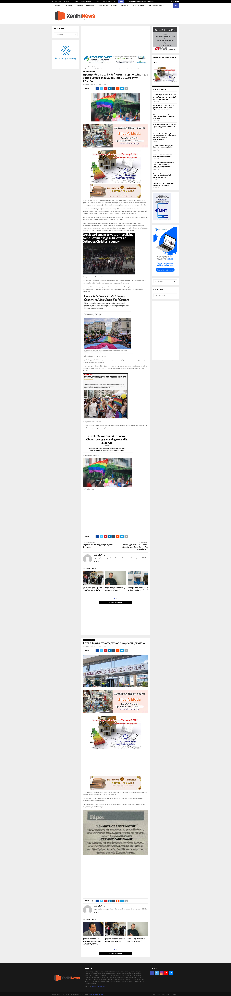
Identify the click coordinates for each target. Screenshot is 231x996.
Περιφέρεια (68, 5)
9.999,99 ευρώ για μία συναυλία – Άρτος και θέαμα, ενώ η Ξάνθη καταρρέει (163, 147)
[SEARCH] (76, 34)
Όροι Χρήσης (124, 5)
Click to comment (115, 602)
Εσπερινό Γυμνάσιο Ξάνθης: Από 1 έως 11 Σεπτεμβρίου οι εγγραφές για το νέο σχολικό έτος (138, 588)
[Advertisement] (115, 40)
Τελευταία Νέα (103, 5)
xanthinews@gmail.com (98, 986)
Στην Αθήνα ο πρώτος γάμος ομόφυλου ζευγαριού (98, 546)
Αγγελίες (114, 5)
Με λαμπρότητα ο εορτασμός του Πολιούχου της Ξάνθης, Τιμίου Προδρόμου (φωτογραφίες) (93, 588)
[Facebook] (152, 973)
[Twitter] (157, 973)
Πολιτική (57, 5)
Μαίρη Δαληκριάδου (89, 84)
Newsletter (98, 1)
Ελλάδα (79, 5)
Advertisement (165, 994)
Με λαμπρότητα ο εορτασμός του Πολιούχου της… (141, 1)
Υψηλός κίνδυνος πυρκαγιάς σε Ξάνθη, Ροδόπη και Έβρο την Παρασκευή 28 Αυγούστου (163, 175)
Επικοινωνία (76, 1)
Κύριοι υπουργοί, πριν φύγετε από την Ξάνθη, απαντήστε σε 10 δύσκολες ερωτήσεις (115, 588)
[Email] (171, 973)
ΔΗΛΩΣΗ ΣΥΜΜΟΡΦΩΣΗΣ (87, 1)
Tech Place (100, 994)
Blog (154, 994)
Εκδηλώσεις (90, 5)
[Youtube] (166, 973)
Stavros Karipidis (93, 994)
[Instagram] (162, 973)
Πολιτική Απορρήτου (139, 5)
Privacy (158, 994)
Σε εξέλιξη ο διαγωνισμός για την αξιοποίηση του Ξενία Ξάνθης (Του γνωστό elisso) (135, 547)
